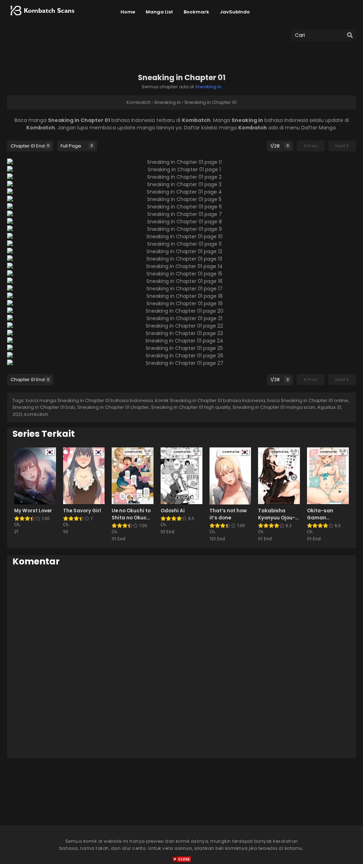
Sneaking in (208, 86)
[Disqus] (181, 662)
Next (340, 146)
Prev (312, 146)
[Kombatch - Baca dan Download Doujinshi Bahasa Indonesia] (41, 17)
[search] (350, 35)
